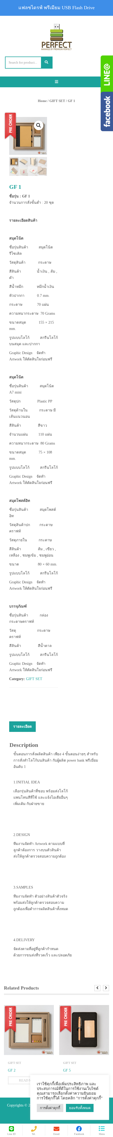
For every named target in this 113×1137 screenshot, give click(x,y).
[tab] (22, 726)
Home (42, 101)
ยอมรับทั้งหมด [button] (79, 1108)
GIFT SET (57, 101)
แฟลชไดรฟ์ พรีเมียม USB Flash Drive (56, 7)
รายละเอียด (22, 726)
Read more (29, 1080)
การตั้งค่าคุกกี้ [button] (50, 1108)
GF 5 (67, 1070)
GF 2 (12, 1070)
